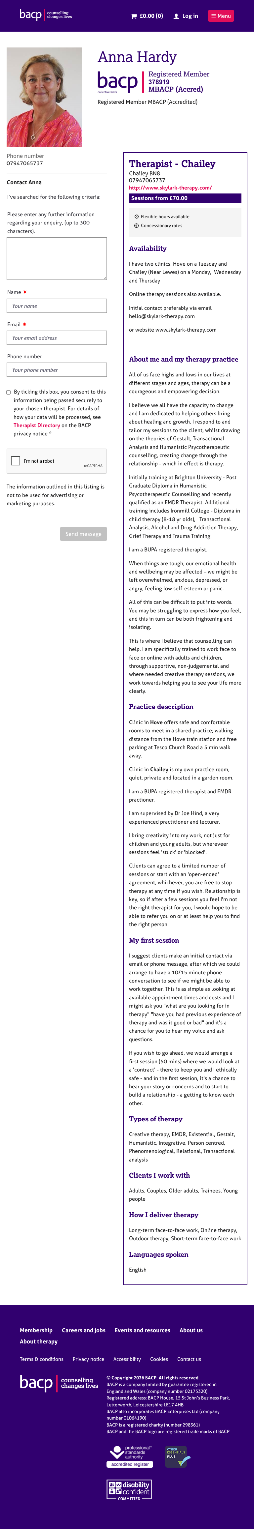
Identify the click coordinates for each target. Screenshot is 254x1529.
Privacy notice (88, 1359)
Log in (190, 15)
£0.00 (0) (151, 15)
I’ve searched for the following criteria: (54, 196)
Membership (36, 1330)
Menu (224, 16)
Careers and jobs (84, 1330)
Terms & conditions (42, 1359)
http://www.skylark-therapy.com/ (170, 187)
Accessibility (127, 1359)
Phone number (24, 356)
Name (14, 292)
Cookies (159, 1359)
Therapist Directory (37, 425)
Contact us (189, 1359)
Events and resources (142, 1330)
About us (191, 1330)
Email (14, 324)
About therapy (39, 1341)
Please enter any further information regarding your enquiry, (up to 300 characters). (51, 222)
